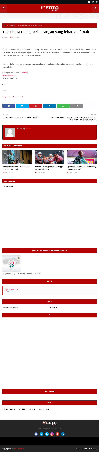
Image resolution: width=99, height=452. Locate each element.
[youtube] (57, 434)
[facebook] (89, 2)
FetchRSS (23, 73)
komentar (22, 409)
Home (6, 25)
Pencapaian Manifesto (10, 307)
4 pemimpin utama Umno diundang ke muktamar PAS (81, 168)
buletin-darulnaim (10, 409)
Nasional (32, 409)
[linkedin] (63, 434)
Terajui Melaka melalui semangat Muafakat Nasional (15, 168)
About (85, 448)
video (47, 409)
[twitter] (93, 2)
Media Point (19, 449)
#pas (4, 90)
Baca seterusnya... (10, 76)
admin (6, 37)
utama (40, 409)
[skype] (47, 434)
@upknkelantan (12, 290)
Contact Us (93, 448)
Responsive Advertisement (12, 97)
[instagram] (97, 2)
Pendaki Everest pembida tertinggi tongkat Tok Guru (49, 168)
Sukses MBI (54, 307)
